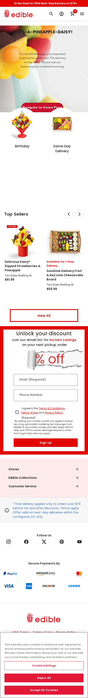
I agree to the (29, 408)
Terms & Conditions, (52, 408)
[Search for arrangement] (51, 14)
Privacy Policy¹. (54, 412)
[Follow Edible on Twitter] (44, 541)
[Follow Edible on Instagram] (8, 541)
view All (44, 315)
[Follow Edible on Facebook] (26, 541)
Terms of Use (29, 412)
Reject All (44, 678)
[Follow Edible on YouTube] (79, 541)
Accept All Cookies (44, 690)
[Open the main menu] (82, 14)
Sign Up (46, 443)
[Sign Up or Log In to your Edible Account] (61, 14)
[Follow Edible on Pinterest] (61, 541)
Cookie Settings (44, 666)
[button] (44, 469)
